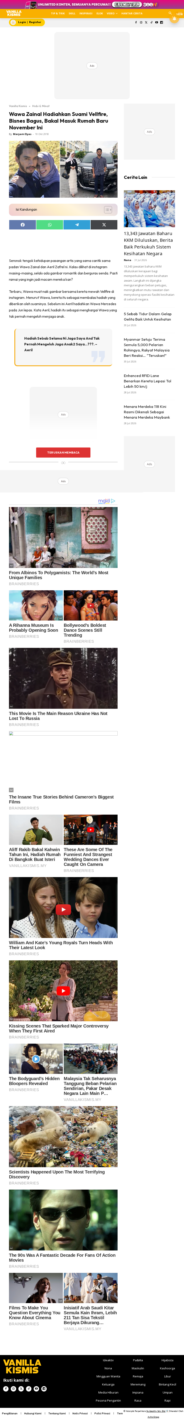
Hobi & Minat (41, 106)
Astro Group (153, 1417)
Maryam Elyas (22, 134)
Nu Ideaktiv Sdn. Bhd (155, 1411)
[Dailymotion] (161, 22)
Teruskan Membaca (63, 452)
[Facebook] (136, 22)
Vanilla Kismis (18, 106)
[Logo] (14, 13)
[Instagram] (141, 22)
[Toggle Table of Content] (106, 210)
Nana (127, 260)
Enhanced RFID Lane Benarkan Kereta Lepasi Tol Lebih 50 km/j (147, 381)
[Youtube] (156, 22)
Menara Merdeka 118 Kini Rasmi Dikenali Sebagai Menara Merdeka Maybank (147, 412)
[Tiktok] (151, 22)
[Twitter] (146, 22)
